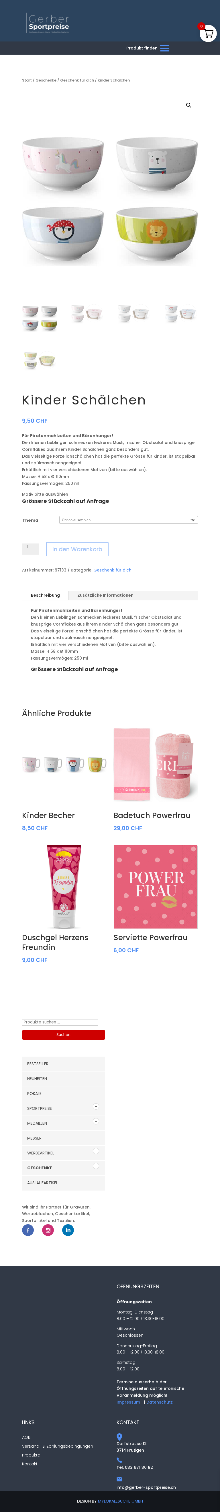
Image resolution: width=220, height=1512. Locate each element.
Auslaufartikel (42, 1183)
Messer (34, 1138)
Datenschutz (159, 1402)
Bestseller (37, 1064)
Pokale (34, 1093)
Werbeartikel (40, 1153)
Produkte (31, 1455)
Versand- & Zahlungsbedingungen (57, 1446)
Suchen (63, 1034)
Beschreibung (45, 595)
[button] (189, 105)
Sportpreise (39, 1108)
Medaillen (37, 1123)
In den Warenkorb (77, 549)
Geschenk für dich (77, 80)
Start (27, 80)
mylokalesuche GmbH (120, 1501)
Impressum (128, 1402)
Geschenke (46, 80)
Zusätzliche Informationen (105, 595)
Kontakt (30, 1464)
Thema (30, 520)
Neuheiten (37, 1079)
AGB (26, 1437)
